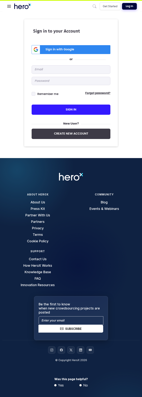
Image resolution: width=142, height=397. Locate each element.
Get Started (110, 6)
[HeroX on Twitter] (71, 350)
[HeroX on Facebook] (61, 350)
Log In (129, 6)
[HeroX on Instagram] (51, 350)
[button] (9, 6)
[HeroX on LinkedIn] (80, 350)
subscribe (73, 329)
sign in (71, 109)
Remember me (47, 94)
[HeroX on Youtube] (90, 350)
